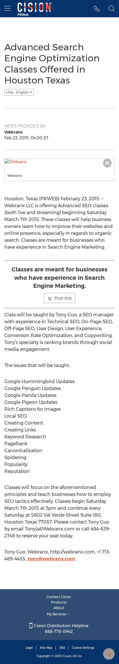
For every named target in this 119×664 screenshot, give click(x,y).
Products (59, 602)
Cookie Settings (83, 648)
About (58, 608)
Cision (67, 656)
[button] (97, 8)
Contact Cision (59, 597)
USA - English (18, 92)
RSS (62, 648)
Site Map (46, 648)
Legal (29, 648)
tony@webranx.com (51, 559)
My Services (57, 614)
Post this (63, 298)
